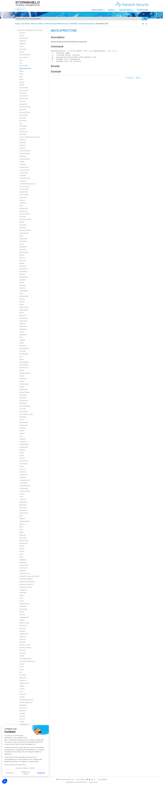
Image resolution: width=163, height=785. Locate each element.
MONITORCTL (23, 513)
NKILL (21, 529)
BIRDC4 (21, 82)
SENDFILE (22, 636)
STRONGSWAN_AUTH (26, 700)
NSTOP (21, 551)
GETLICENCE (23, 411)
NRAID (21, 532)
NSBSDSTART (23, 540)
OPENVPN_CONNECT (26, 579)
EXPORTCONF (23, 384)
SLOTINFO (22, 675)
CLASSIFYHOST (24, 170)
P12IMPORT (23, 590)
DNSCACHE (23, 241)
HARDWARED (23, 447)
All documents (142, 10)
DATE (21, 206)
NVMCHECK (23, 562)
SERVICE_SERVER (25, 647)
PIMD (21, 598)
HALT (21, 436)
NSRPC (21, 546)
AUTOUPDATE (23, 57)
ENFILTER (22, 288)
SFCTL (21, 667)
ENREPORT (23, 329)
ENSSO (21, 343)
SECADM (22, 631)
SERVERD (22, 642)
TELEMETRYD (23, 724)
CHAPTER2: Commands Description (82, 24)
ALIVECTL (22, 33)
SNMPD (21, 686)
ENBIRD (21, 263)
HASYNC (22, 458)
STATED (22, 697)
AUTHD (21, 52)
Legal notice (93, 782)
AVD (20, 63)
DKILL (21, 236)
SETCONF (22, 653)
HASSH (21, 455)
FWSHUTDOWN (24, 392)
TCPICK (21, 722)
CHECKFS (22, 145)
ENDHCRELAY (23, 277)
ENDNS (21, 282)
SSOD (21, 691)
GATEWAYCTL (23, 400)
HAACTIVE (22, 428)
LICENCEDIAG (23, 488)
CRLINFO (22, 200)
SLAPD (21, 669)
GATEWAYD (23, 403)
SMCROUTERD (24, 683)
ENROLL (22, 332)
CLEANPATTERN (24, 178)
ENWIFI (21, 376)
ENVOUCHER (23, 367)
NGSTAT (22, 524)
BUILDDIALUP (23, 90)
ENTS (21, 357)
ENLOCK (22, 302)
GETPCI (21, 420)
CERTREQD (23, 134)
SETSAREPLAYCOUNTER (27, 661)
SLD (20, 672)
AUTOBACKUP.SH (25, 55)
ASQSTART (23, 49)
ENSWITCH (23, 346)
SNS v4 (19, 9)
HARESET (22, 450)
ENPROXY (22, 324)
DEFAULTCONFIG (24, 214)
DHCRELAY (22, 227)
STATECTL (22, 694)
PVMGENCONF (24, 617)
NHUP (21, 527)
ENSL (21, 337)
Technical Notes (125, 10)
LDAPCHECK (23, 483)
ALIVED (21, 35)
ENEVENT (22, 285)
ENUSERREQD (23, 365)
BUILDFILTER (23, 99)
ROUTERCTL (23, 625)
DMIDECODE (23, 239)
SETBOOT (22, 650)
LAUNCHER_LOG (24, 480)
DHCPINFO (22, 225)
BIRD (21, 77)
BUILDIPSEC (23, 104)
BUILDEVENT (23, 96)
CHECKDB (22, 142)
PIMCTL (22, 595)
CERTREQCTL (23, 131)
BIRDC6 (21, 85)
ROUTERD (22, 628)
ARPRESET (22, 41)
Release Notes (97, 10)
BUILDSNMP (23, 115)
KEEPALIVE (22, 472)
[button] (145, 18)
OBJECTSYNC (23, 565)
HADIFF (21, 431)
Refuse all (9, 773)
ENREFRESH (23, 326)
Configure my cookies (25, 773)
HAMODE (22, 439)
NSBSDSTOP (23, 543)
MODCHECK (23, 508)
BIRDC (21, 79)
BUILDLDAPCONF (25, 107)
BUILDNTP (22, 109)
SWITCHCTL (23, 708)
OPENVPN (22, 571)
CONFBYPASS (23, 192)
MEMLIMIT (22, 505)
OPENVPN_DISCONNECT (27, 582)
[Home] (143, 24)
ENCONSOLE (23, 271)
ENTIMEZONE (23, 354)
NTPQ (21, 557)
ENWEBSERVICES (24, 373)
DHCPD (21, 222)
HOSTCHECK (23, 464)
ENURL (21, 359)
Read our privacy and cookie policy (15, 765)
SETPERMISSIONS (25, 658)
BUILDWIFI (22, 120)
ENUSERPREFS (24, 362)
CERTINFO (22, 129)
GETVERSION (23, 422)
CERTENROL (23, 126)
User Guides (25, 24)
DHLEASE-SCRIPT (25, 230)
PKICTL (21, 601)
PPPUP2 (22, 615)
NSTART (22, 549)
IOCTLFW (22, 469)
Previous (130, 78)
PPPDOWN (22, 606)
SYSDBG (22, 713)
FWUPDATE (23, 398)
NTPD (21, 554)
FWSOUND (22, 395)
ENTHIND (22, 351)
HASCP (21, 453)
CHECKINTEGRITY (25, 151)
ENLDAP (22, 299)
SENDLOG (22, 639)
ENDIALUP (22, 280)
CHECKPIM (22, 156)
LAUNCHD (22, 477)
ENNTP (21, 313)
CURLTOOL (22, 203)
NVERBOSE (23, 560)
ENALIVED (22, 249)
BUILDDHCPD (23, 88)
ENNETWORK (23, 310)
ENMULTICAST (24, 307)
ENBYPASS (22, 266)
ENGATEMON (23, 291)
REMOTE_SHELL (24, 623)
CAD (20, 123)
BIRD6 (21, 74)
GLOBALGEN (23, 425)
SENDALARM (23, 634)
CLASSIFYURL (23, 173)
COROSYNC (23, 197)
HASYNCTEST (23, 461)
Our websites (102, 779)
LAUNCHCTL (23, 475)
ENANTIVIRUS (23, 252)
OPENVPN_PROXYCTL (26, 584)
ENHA (21, 293)
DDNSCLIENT (23, 208)
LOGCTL (22, 494)
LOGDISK (22, 499)
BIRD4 (21, 71)
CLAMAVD (22, 164)
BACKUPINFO (23, 66)
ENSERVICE (23, 335)
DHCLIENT (22, 217)
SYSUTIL (22, 719)
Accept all (41, 773)
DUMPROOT (23, 247)
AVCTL (21, 60)
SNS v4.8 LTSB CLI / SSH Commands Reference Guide (49, 24)
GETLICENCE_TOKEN (26, 414)
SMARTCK (22, 678)
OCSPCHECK (23, 568)
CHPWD (21, 162)
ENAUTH (22, 258)
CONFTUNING (23, 195)
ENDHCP (22, 274)
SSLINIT (22, 689)
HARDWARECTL (24, 444)
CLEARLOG (22, 181)
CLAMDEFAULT (24, 167)
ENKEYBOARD (23, 296)
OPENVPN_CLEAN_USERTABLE (29, 576)
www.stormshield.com (67, 779)
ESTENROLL (23, 378)
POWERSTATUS (24, 604)
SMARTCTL (23, 680)
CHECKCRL (22, 140)
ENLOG (21, 304)
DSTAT (21, 244)
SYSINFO (22, 716)
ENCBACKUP (23, 269)
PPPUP (21, 612)
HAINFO (22, 433)
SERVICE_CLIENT (24, 645)
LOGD (21, 497)
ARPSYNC (22, 44)
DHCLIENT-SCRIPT (25, 219)
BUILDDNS (22, 93)
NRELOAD (22, 535)
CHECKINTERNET (24, 153)
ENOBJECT (22, 315)
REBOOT (22, 620)
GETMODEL (23, 417)
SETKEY (22, 656)
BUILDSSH (22, 118)
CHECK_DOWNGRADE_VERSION (29, 137)
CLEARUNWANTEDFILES (27, 184)
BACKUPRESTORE (25, 68)
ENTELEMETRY (24, 348)
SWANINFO (23, 705)
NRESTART (23, 538)
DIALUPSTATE (24, 233)
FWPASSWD (23, 389)
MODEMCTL (23, 510)
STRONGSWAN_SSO (25, 702)
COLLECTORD (23, 189)
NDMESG (22, 518)
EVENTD (22, 381)
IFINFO (21, 466)
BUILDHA (22, 101)
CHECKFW (22, 148)
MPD (21, 516)
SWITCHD (22, 711)
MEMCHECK (23, 502)
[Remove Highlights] (146, 24)
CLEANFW (22, 175)
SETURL (22, 664)
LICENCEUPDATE (24, 491)
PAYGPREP (22, 593)
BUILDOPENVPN (24, 112)
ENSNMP (22, 340)
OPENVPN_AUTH (24, 573)
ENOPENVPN (23, 318)
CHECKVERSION (24, 159)
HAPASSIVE (23, 442)
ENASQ (21, 255)
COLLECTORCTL (24, 186)
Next (137, 78)
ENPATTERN (23, 321)
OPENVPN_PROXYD (25, 587)
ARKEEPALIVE (23, 38)
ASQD (21, 46)
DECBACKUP (23, 211)
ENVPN (21, 370)
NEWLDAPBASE (24, 521)
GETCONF (22, 409)
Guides (111, 10)
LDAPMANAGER (24, 485)
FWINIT (21, 387)
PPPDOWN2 (23, 609)
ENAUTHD (22, 260)
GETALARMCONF (24, 406)
